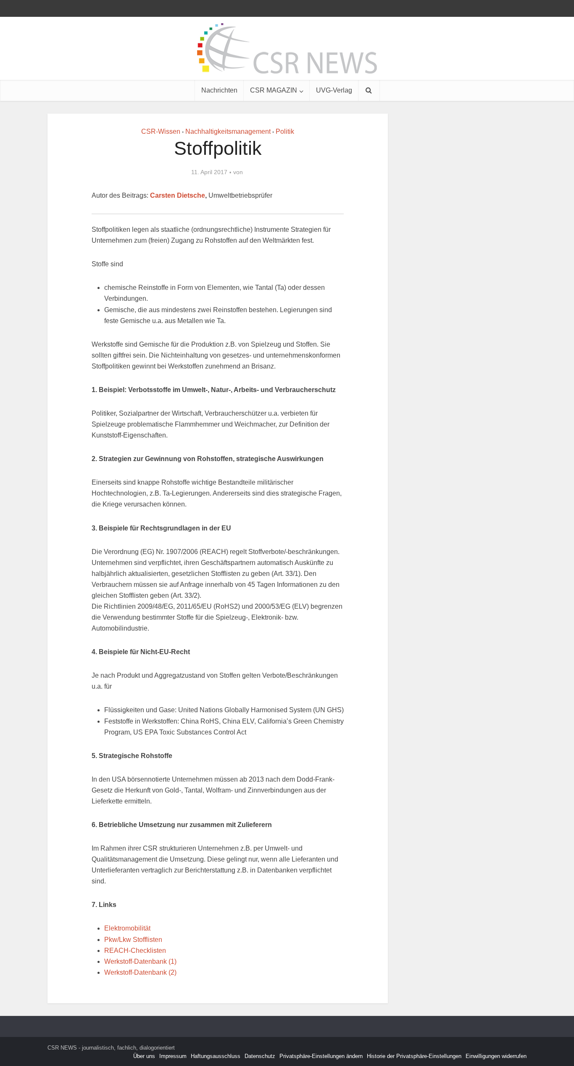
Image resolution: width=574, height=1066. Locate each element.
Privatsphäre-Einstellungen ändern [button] (321, 1056)
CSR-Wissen (160, 131)
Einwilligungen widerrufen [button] (496, 1056)
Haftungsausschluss (215, 1056)
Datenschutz (260, 1056)
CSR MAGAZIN (273, 90)
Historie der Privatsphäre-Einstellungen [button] (414, 1056)
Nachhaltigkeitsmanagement (228, 131)
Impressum (173, 1056)
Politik (285, 131)
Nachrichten (219, 90)
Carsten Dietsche (177, 195)
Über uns (144, 1056)
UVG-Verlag (334, 90)
